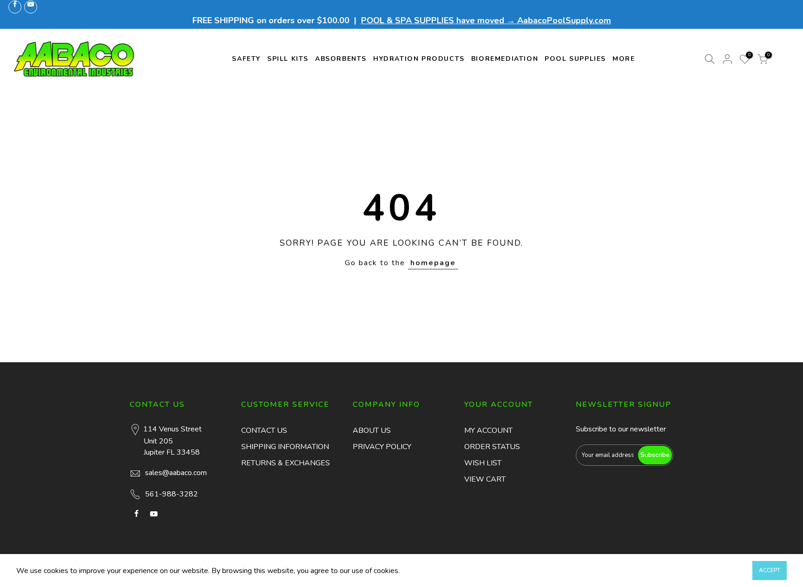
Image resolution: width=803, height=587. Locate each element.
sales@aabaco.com (176, 473)
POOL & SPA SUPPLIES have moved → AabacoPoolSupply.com (486, 20)
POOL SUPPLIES (575, 58)
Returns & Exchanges (285, 463)
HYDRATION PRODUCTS (419, 58)
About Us (372, 430)
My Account (488, 430)
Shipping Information (285, 447)
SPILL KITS (288, 58)
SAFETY (246, 58)
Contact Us (264, 430)
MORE (623, 58)
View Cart (485, 479)
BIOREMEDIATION (504, 58)
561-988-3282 (171, 494)
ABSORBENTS (341, 58)
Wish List (482, 463)
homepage (433, 263)
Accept (769, 570)
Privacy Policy (382, 447)
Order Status (492, 447)
